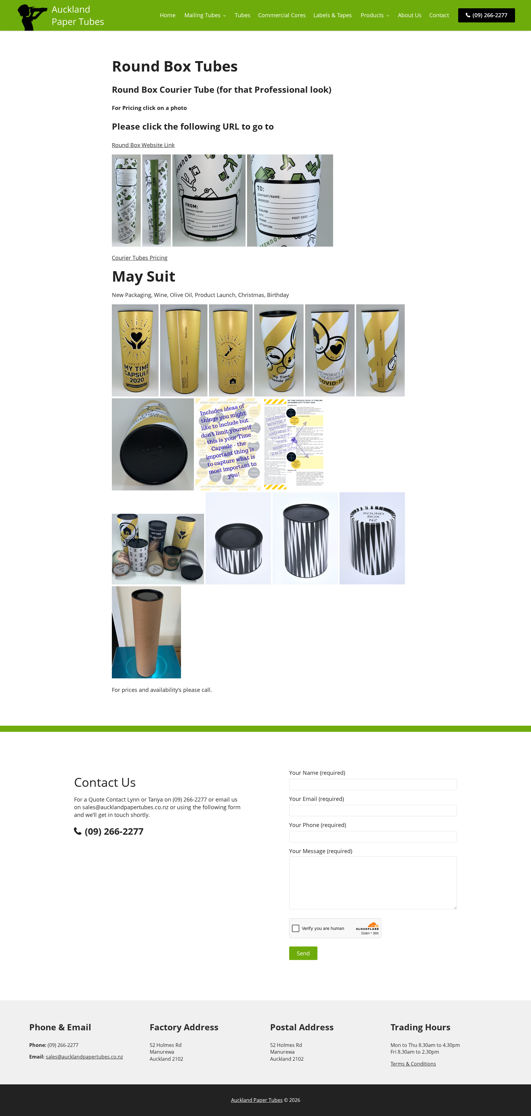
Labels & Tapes (332, 15)
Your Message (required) (320, 851)
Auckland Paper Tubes (257, 1100)
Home (167, 15)
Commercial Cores (282, 15)
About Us (410, 15)
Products (372, 15)
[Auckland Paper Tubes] (62, 28)
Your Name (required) (317, 772)
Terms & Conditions (413, 1063)
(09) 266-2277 (489, 15)
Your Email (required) (316, 798)
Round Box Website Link (143, 145)
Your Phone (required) (317, 825)
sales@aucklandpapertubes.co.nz (84, 1056)
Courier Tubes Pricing (139, 257)
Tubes (242, 15)
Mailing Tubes (202, 15)
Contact (439, 15)
